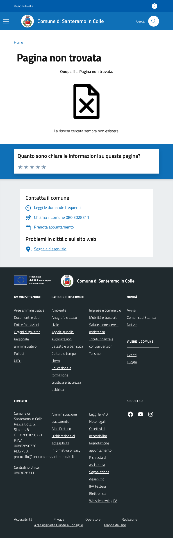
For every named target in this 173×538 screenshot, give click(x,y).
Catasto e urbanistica (67, 346)
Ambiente (59, 310)
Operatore (92, 519)
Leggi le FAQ (98, 414)
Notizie (132, 324)
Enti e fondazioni (26, 324)
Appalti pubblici (63, 332)
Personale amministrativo (25, 342)
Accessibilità (23, 519)
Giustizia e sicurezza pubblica (66, 386)
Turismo (94, 353)
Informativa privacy (66, 450)
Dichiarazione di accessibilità (63, 439)
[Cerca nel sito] (153, 21)
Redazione (129, 519)
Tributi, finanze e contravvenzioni (101, 342)
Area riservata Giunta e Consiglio (58, 525)
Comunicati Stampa (141, 317)
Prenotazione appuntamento (100, 446)
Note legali (97, 421)
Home (18, 42)
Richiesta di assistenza (97, 461)
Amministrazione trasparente (64, 417)
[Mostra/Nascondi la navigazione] (6, 21)
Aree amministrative (29, 310)
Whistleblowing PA (103, 500)
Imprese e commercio (105, 310)
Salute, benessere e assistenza (103, 328)
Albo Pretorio (61, 428)
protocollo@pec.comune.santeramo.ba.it (44, 456)
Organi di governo (27, 332)
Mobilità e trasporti (103, 317)
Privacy (58, 519)
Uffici (17, 360)
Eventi (132, 354)
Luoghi (132, 362)
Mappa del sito (115, 525)
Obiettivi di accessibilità (98, 432)
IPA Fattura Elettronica (97, 490)
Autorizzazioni (62, 339)
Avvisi (131, 310)
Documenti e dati (26, 317)
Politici (19, 353)
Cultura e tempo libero (64, 357)
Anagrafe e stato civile (64, 321)
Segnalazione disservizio (99, 475)
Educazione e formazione (61, 371)
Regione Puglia (23, 6)
